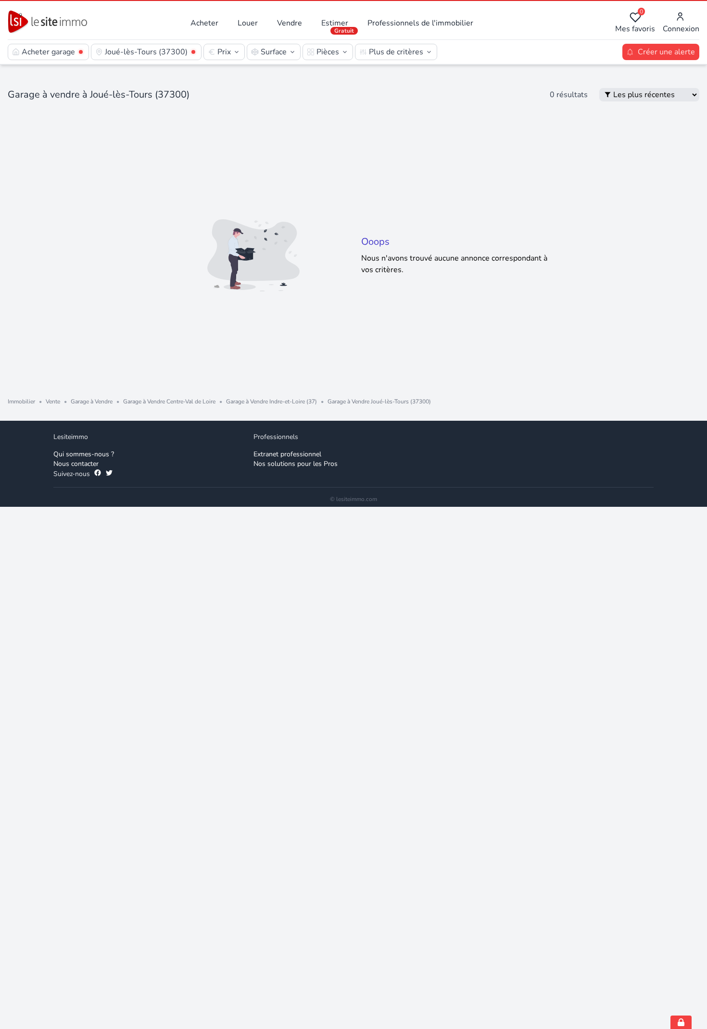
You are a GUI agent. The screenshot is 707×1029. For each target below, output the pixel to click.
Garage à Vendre (92, 401)
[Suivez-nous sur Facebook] (97, 474)
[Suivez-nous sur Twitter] (109, 474)
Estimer (334, 23)
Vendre (289, 23)
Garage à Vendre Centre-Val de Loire (169, 401)
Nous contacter (76, 463)
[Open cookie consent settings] (681, 1022)
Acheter (204, 23)
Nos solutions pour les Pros (295, 463)
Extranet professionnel (287, 454)
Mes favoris (635, 23)
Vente (53, 401)
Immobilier (21, 401)
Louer (248, 23)
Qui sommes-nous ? (83, 454)
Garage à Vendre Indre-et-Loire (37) (271, 401)
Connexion (681, 29)
